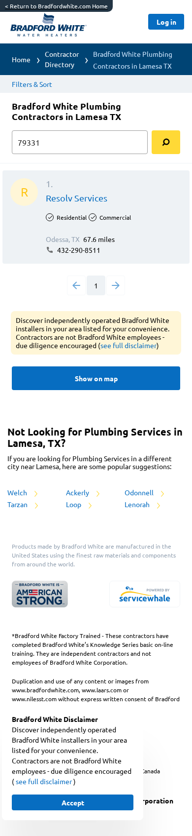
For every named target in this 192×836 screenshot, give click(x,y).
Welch (18, 492)
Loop (74, 504)
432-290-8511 (78, 249)
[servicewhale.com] (144, 594)
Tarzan (18, 504)
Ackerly (78, 492)
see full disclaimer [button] (128, 345)
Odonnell (140, 492)
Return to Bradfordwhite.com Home (56, 6)
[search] (166, 142)
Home (21, 59)
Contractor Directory (62, 59)
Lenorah (138, 504)
